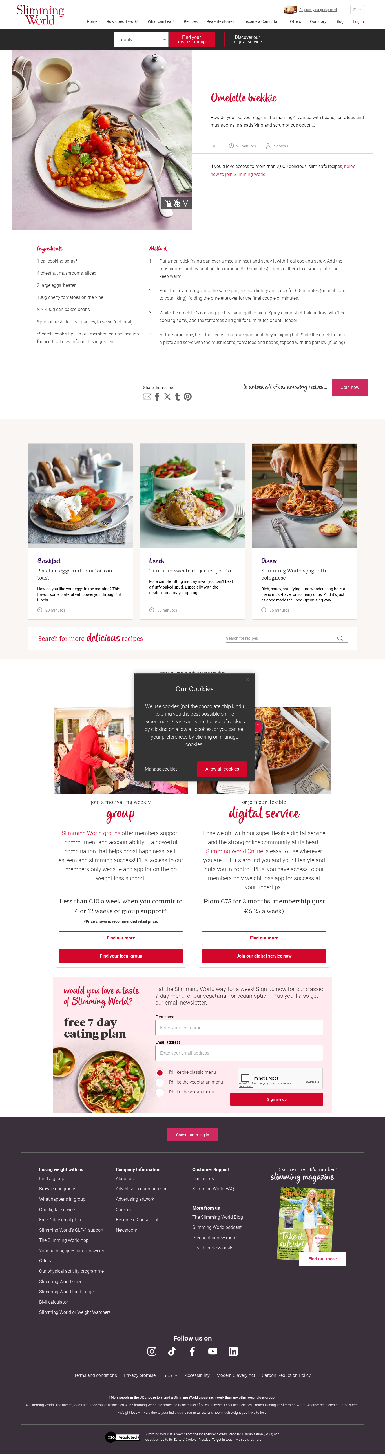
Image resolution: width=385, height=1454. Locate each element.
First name (164, 1016)
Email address (167, 1042)
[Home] (40, 15)
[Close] (247, 679)
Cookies (170, 1375)
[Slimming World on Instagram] (151, 1351)
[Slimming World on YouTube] (212, 1351)
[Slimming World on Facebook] (192, 1351)
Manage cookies (161, 769)
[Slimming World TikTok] (172, 1351)
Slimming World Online (234, 851)
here (258, 1439)
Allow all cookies (222, 769)
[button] (147, 397)
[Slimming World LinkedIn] (233, 1351)
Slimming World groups (91, 833)
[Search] (340, 638)
